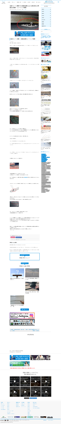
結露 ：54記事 (48, 163)
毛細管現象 (25, 177)
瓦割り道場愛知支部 (3, 409)
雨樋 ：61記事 (49, 162)
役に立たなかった (18, 237)
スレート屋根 (24, 9)
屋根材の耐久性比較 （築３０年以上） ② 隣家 (17, 330)
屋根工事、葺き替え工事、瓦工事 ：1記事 (46, 182)
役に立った (12, 237)
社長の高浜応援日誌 (35, 406)
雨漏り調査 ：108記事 (44, 158)
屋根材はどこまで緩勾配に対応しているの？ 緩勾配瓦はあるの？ (46, 140)
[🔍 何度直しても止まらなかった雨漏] (25, 381)
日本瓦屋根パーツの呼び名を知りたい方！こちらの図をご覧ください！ (46, 89)
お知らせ (34, 405)
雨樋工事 (43, 13)
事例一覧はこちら (25, 309)
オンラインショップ (23, 406)
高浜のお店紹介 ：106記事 (44, 159)
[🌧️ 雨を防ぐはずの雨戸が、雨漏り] (46, 381)
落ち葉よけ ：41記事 (48, 165)
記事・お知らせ (38, 2)
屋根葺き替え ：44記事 (44, 164)
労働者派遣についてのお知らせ (10, 413)
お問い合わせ (44, 420)
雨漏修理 (29, 412)
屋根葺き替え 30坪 (45, 36)
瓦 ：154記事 (48, 157)
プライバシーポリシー (50, 420)
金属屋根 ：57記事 (44, 163)
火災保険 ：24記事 (44, 167)
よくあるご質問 (2, 405)
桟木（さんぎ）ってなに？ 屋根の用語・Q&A (46, 97)
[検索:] (46, 31)
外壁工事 (43, 11)
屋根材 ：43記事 (43, 165)
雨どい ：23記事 (48, 167)
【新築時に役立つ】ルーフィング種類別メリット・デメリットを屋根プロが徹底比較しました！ (46, 131)
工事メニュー (13, 2)
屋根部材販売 (22, 405)
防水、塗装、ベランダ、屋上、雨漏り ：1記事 (46, 186)
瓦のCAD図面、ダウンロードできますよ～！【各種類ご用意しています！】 (46, 113)
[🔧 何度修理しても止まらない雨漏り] (36, 392)
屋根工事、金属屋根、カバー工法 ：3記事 (46, 174)
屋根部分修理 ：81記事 (44, 160)
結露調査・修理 (18, 406)
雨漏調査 (29, 413)
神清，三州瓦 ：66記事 (44, 162)
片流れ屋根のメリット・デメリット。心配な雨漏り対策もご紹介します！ (46, 80)
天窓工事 (43, 17)
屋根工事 (43, 9)
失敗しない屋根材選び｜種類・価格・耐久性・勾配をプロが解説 (45, 105)
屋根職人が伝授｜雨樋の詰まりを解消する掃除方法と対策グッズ (46, 72)
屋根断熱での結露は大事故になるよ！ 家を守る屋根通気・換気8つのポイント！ (46, 122)
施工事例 (29, 2)
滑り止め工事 (43, 19)
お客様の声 (33, 2)
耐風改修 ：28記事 (44, 166)
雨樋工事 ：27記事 (48, 166)
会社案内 (9, 2)
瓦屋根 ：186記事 (44, 157)
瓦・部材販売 (24, 2)
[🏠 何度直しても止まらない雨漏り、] (25, 392)
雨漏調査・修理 (19, 2)
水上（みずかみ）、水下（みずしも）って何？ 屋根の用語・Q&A (46, 148)
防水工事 (43, 15)
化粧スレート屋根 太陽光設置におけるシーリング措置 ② (32, 330)
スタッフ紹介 (2, 406)
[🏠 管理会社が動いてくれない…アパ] (46, 392)
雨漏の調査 (17, 405)
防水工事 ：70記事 (44, 161)
